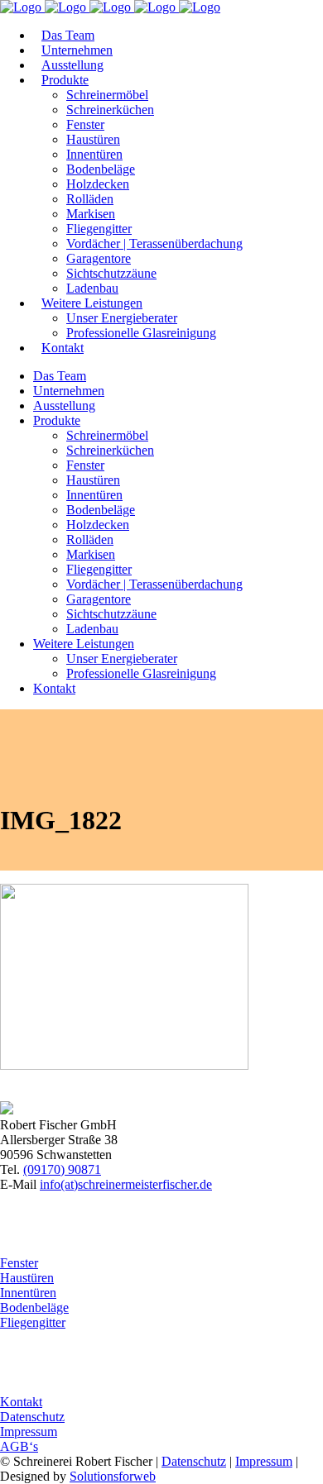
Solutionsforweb (113, 1476)
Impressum (28, 1431)
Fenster (19, 1263)
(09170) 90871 (62, 1169)
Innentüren (28, 1293)
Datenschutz (32, 1417)
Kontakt (21, 1402)
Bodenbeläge (34, 1307)
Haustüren (27, 1278)
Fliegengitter (32, 1322)
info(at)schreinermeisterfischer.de (126, 1184)
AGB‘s (19, 1446)
